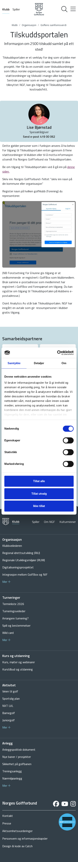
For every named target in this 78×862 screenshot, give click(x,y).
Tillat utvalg (39, 493)
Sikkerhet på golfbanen (16, 764)
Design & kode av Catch (17, 846)
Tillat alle (39, 481)
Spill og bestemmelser (16, 625)
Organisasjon (29, 25)
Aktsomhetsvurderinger (17, 831)
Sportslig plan (11, 698)
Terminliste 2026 (13, 604)
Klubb (5, 9)
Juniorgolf (8, 720)
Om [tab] (64, 363)
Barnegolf (8, 713)
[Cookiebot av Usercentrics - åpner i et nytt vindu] (57, 352)
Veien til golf (10, 691)
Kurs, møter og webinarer (18, 662)
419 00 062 (47, 136)
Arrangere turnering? (15, 618)
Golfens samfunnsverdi (53, 25)
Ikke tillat (39, 506)
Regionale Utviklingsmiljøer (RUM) (23, 560)
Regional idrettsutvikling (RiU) (21, 553)
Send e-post (31, 136)
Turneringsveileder (13, 611)
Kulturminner (67, 521)
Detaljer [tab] (39, 363)
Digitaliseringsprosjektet (18, 567)
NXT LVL (7, 705)
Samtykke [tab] (14, 363)
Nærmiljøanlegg (12, 778)
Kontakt (7, 815)
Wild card (8, 632)
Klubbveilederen (12, 545)
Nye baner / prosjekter (16, 756)
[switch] (68, 440)
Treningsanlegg (12, 771)
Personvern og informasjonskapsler (25, 838)
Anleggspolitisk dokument (18, 749)
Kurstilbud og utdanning (17, 669)
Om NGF (49, 521)
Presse (6, 823)
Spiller (16, 9)
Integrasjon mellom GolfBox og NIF (25, 574)
